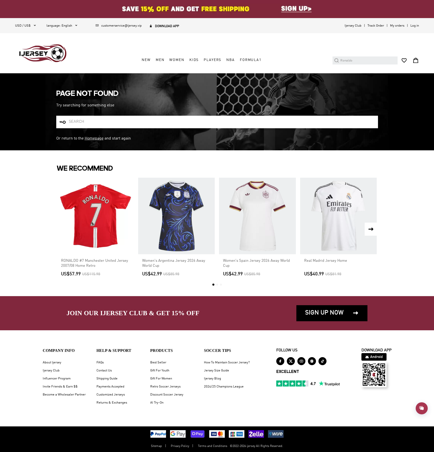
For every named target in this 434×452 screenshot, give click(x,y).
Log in (414, 25)
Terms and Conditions (212, 446)
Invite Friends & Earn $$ (60, 386)
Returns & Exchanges (111, 402)
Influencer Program (57, 378)
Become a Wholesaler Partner (64, 394)
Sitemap (156, 446)
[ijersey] (43, 53)
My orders (397, 25)
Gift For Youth (159, 370)
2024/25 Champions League (224, 386)
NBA (230, 60)
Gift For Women (161, 378)
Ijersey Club (353, 25)
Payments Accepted (110, 386)
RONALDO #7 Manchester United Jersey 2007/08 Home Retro (94, 263)
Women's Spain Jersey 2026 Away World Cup (256, 263)
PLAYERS (212, 60)
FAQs (100, 362)
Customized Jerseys (110, 394)
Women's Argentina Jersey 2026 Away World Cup (173, 263)
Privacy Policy (180, 446)
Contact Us (104, 370)
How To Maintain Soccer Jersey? (227, 362)
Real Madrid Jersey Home (325, 261)
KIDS (194, 60)
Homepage (94, 139)
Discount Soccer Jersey (166, 394)
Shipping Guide (107, 378)
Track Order (375, 25)
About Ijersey (52, 362)
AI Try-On (157, 402)
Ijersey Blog (212, 378)
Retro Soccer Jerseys (165, 386)
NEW (146, 60)
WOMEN (176, 60)
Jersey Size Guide (216, 370)
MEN (160, 60)
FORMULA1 (250, 60)
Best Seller (158, 362)
